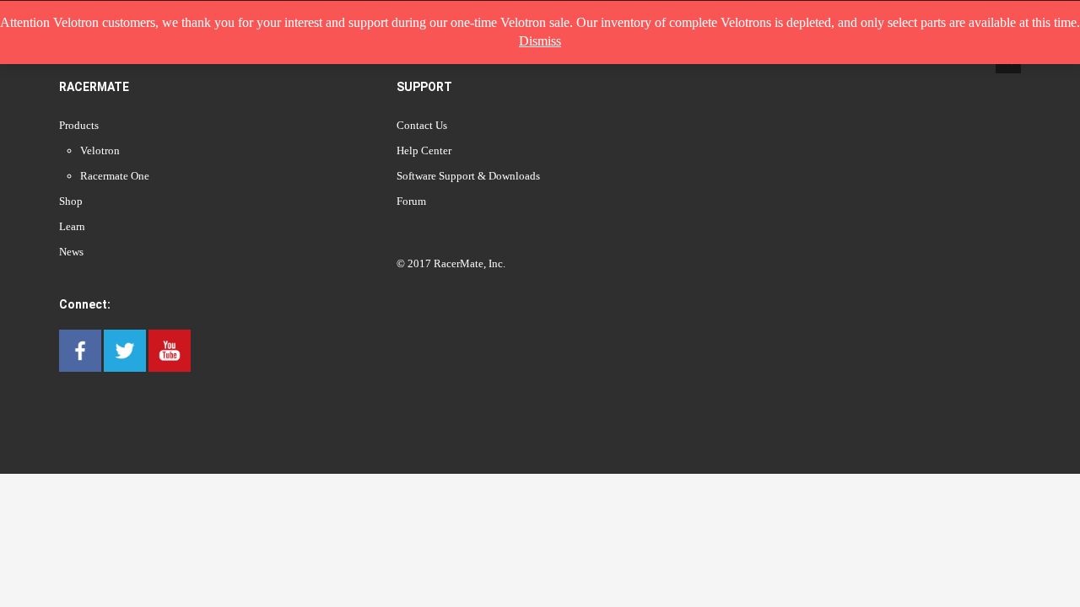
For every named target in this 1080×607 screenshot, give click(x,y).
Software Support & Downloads (468, 175)
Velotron (100, 150)
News (71, 251)
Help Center (424, 150)
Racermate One (114, 175)
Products (79, 125)
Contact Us (422, 125)
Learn (72, 226)
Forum (411, 201)
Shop (71, 201)
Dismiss (540, 41)
